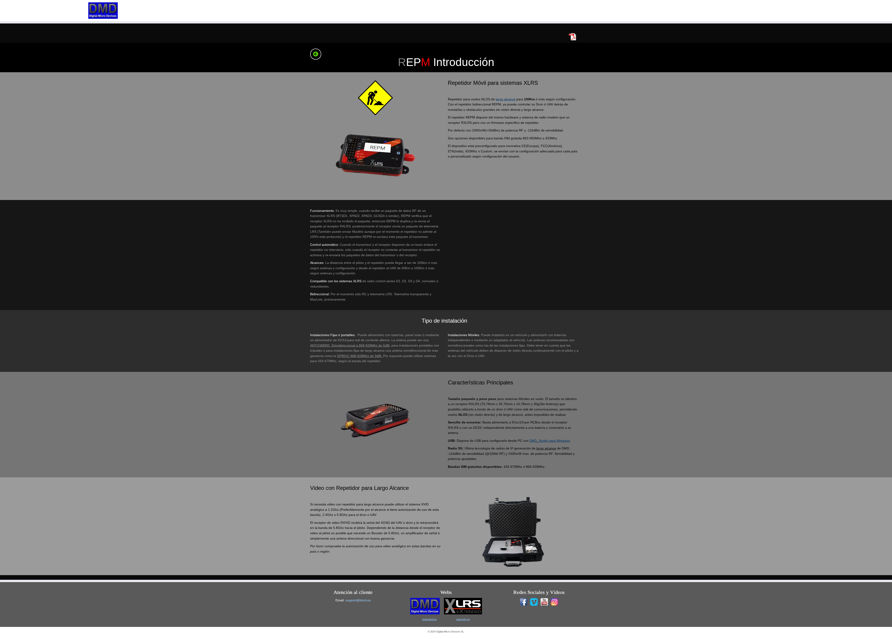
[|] (103, 10)
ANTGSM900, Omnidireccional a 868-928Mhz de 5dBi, (350, 345)
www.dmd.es (429, 619)
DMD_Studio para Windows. (550, 440)
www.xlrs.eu (463, 619)
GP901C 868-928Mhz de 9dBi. (360, 356)
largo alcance (505, 99)
